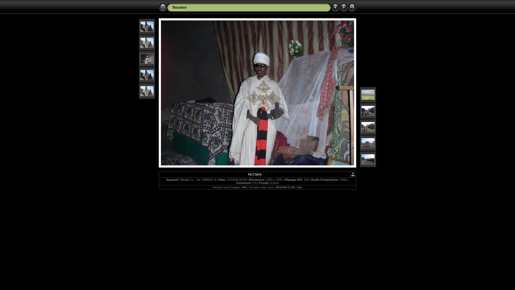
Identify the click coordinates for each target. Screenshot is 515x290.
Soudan (179, 7)
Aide (299, 187)
